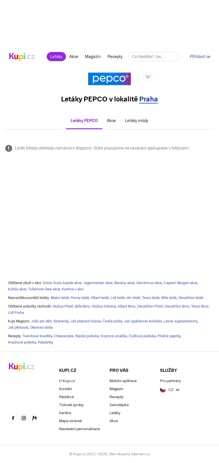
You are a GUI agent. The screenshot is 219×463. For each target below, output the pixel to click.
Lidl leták (118, 298)
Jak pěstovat (18, 328)
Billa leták (169, 298)
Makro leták (60, 298)
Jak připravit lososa (85, 321)
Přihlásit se (200, 56)
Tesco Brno (199, 306)
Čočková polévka (142, 336)
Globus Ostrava (104, 306)
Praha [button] (148, 99)
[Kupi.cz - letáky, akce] (22, 57)
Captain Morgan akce (180, 283)
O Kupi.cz (67, 381)
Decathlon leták (191, 298)
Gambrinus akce (149, 283)
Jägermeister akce (98, 283)
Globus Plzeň (62, 306)
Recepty (115, 56)
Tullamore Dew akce (44, 289)
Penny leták (80, 298)
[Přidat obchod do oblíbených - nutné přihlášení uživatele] (147, 77)
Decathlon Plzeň (150, 306)
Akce (73, 56)
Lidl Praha (16, 313)
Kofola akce (17, 289)
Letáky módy (136, 120)
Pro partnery (170, 381)
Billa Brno (82, 306)
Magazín (93, 56)
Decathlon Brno (177, 306)
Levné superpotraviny (180, 321)
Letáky (56, 56)
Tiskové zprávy (71, 405)
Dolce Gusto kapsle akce (62, 283)
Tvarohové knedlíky (37, 336)
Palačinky (45, 342)
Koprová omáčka (114, 336)
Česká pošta (112, 321)
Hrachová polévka (22, 342)
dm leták (133, 298)
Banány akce (124, 283)
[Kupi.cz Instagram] (24, 419)
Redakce (66, 397)
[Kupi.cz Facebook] (13, 419)
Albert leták (100, 298)
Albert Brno (126, 306)
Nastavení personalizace (79, 429)
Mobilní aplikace (123, 381)
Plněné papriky (169, 336)
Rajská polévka (87, 336)
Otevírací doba (41, 328)
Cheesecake (64, 336)
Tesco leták (151, 298)
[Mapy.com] (34, 419)
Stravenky (61, 321)
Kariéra (65, 413)
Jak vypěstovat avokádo (143, 321)
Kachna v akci (73, 289)
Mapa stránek (70, 421)
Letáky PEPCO (84, 120)
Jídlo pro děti (41, 321)
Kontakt (65, 389)
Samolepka (119, 405)
